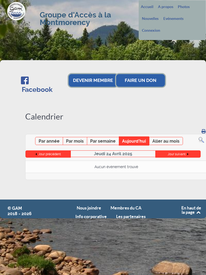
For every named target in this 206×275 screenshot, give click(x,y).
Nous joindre (89, 208)
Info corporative (91, 216)
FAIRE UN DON (140, 80)
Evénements (173, 19)
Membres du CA (126, 208)
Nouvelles (150, 19)
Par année (49, 141)
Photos (184, 7)
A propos (165, 7)
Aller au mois (165, 141)
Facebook (37, 89)
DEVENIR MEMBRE (93, 80)
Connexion (151, 30)
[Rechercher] (201, 139)
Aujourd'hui (134, 141)
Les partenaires (131, 216)
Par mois (75, 141)
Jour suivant (177, 154)
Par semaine (103, 141)
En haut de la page (191, 210)
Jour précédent (49, 154)
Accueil (147, 7)
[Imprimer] (203, 131)
